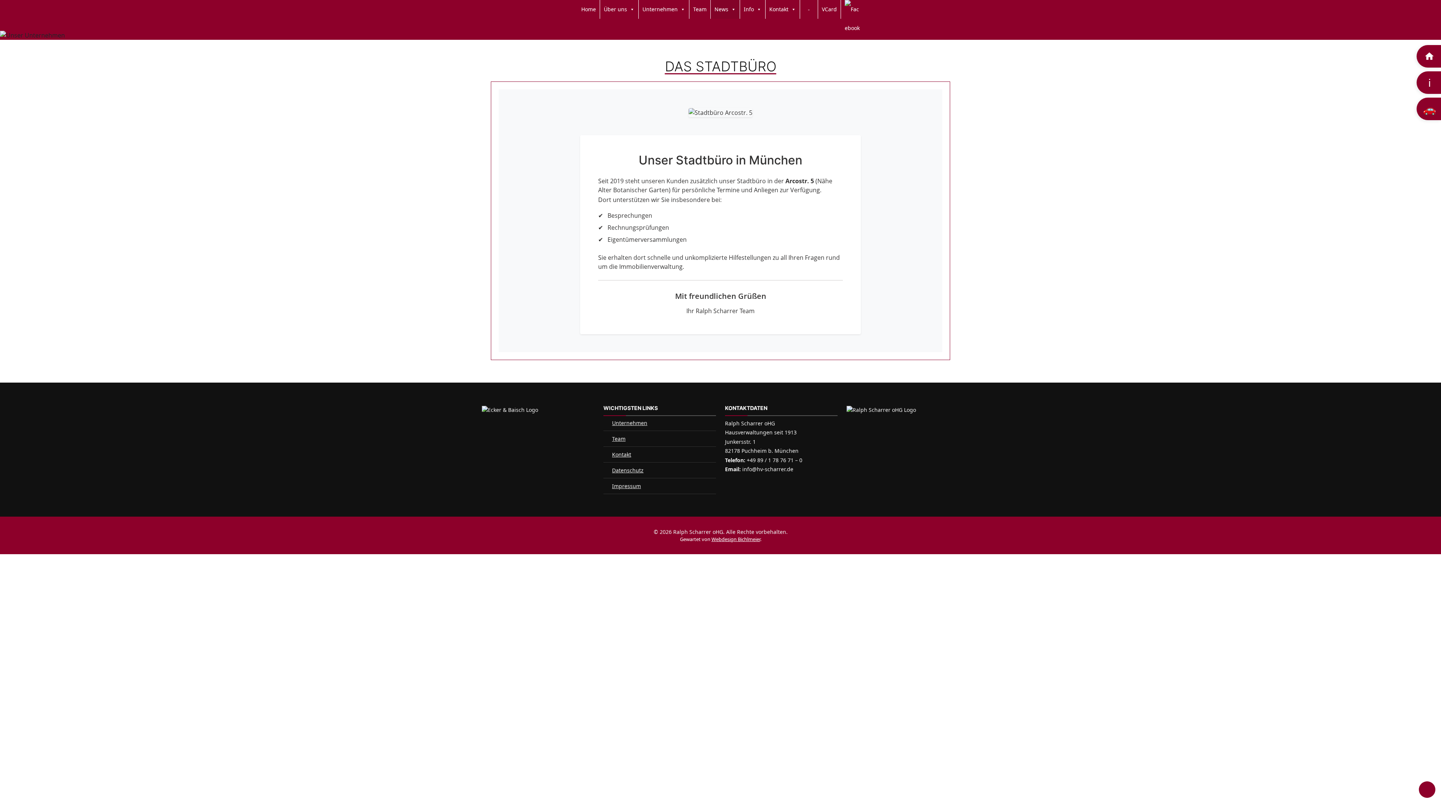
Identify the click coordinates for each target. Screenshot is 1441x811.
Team (700, 9)
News (721, 9)
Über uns (615, 9)
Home (588, 9)
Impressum (626, 486)
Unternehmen (660, 9)
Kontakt (778, 9)
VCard (829, 9)
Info (749, 9)
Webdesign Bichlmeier (735, 539)
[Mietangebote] (1429, 56)
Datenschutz (628, 470)
